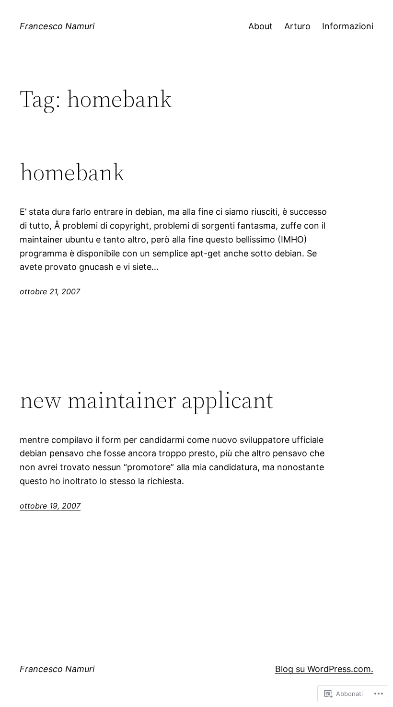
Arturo (297, 26)
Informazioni (347, 26)
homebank (72, 172)
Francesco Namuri (57, 26)
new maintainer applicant (146, 400)
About (260, 26)
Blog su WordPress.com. (324, 669)
